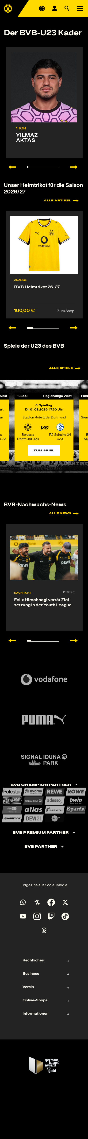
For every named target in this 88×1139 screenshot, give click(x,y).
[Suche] (67, 8)
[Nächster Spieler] (76, 167)
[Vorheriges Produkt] (10, 328)
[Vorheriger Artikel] (10, 640)
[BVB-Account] (54, 8)
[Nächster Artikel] (76, 640)
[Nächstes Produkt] (76, 328)
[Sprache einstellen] (41, 8)
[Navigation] (79, 8)
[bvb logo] (8, 8)
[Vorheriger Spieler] (10, 167)
